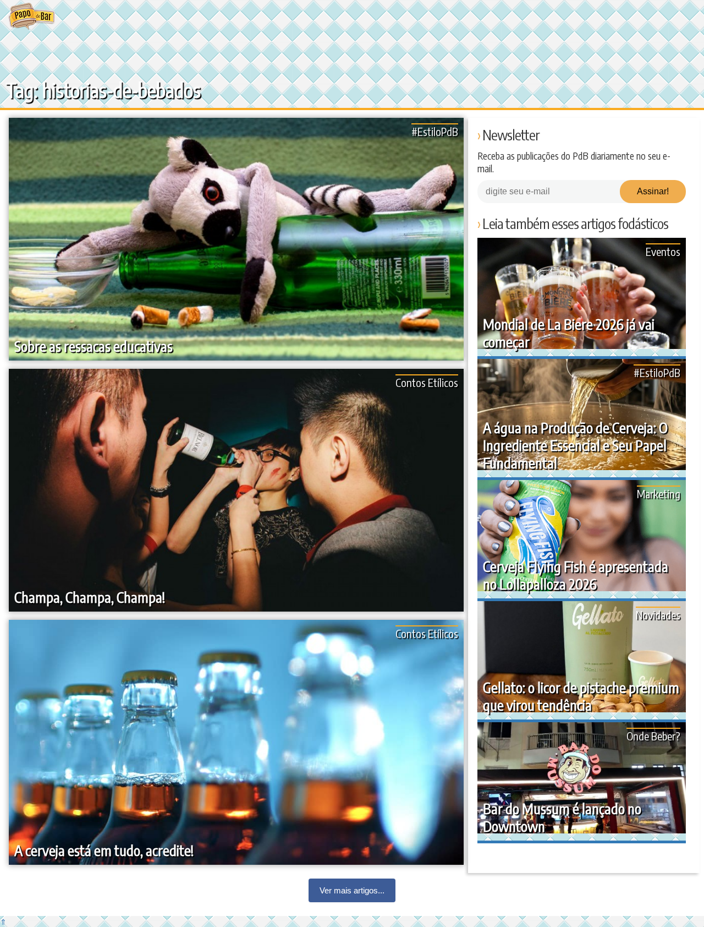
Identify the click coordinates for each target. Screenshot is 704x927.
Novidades (658, 614)
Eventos (663, 251)
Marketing (658, 493)
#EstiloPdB (434, 131)
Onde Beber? (653, 736)
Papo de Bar (31, 16)
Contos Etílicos (426, 382)
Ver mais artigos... (352, 890)
